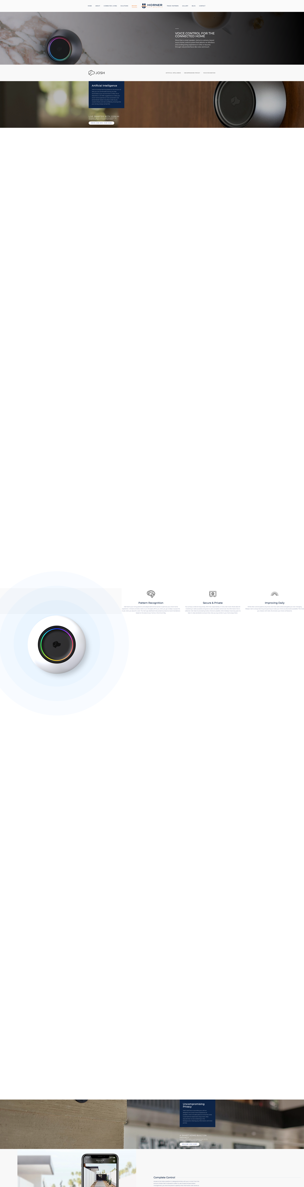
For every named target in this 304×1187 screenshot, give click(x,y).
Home (90, 6)
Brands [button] (134, 6)
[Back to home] (152, 6)
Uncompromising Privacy (192, 73)
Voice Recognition (209, 73)
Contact (202, 6)
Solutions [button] (124, 6)
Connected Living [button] (110, 6)
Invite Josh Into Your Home (101, 123)
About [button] (97, 6)
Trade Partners (173, 6)
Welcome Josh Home (189, 1144)
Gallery (185, 6)
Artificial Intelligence (173, 73)
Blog (194, 6)
